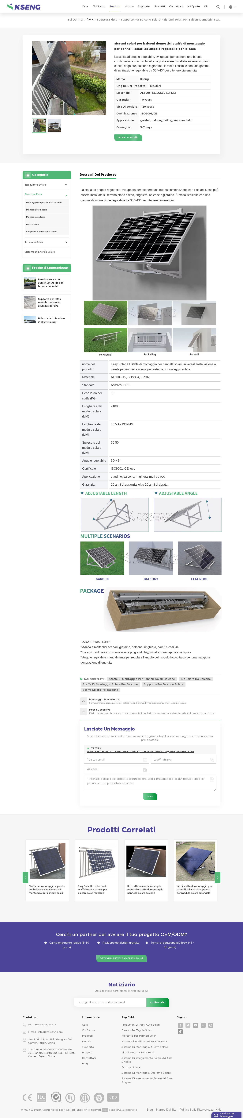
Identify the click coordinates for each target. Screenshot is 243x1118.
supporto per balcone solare (163, 684)
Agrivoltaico (32, 224)
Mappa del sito (166, 1109)
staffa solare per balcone (100, 690)
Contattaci (176, 6)
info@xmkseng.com (50, 1031)
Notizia (129, 6)
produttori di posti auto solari (141, 1024)
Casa (85, 6)
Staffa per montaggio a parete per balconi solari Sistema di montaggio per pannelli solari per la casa (47, 890)
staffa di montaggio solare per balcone (110, 684)
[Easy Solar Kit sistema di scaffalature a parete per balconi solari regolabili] (97, 861)
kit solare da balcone (196, 679)
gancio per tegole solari (137, 1030)
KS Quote (193, 6)
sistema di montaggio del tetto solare (146, 1072)
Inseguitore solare (35, 184)
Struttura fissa (107, 19)
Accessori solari (34, 242)
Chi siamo (98, 6)
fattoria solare (131, 1067)
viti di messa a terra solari (138, 1052)
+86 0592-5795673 (44, 1024)
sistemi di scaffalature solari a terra (144, 1041)
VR (206, 6)
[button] (217, 877)
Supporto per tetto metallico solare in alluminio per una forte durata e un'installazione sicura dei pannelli (51, 302)
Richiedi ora (126, 137)
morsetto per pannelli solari (139, 1035)
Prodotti (115, 6)
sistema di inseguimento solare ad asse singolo (147, 1059)
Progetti (159, 6)
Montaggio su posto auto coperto (44, 202)
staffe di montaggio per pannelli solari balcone (142, 679)
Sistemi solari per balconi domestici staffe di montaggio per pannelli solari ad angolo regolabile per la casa (140, 751)
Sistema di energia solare (40, 251)
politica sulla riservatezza (196, 1109)
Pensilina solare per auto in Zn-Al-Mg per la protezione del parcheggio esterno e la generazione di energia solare (50, 283)
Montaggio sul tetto (36, 210)
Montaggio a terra (35, 217)
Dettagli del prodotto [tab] (98, 174)
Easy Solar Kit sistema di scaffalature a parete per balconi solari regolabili (92, 889)
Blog (85, 1063)
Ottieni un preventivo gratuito (119, 958)
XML (218, 1109)
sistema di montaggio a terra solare (145, 1046)
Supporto (144, 6)
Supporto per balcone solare (140, 19)
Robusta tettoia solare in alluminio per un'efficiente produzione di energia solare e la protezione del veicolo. (51, 322)
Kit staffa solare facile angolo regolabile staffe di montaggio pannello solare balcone (145, 889)
